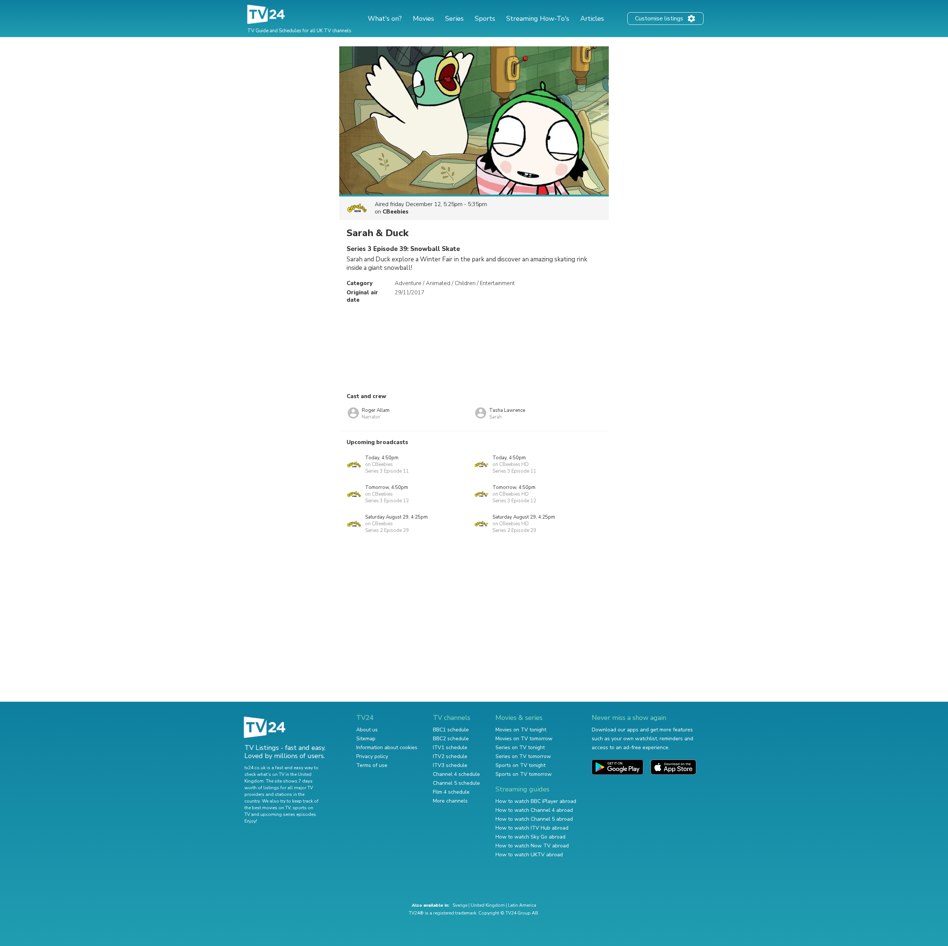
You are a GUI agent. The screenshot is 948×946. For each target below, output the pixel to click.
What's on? (385, 18)
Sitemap (365, 738)
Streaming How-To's (537, 18)
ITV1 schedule (450, 747)
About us (367, 729)
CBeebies (395, 211)
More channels (450, 800)
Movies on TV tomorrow (524, 738)
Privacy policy (372, 756)
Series (454, 18)
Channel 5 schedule (456, 783)
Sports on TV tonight (520, 765)
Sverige (460, 905)
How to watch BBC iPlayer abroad (535, 801)
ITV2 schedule (450, 756)
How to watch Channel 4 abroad (534, 810)
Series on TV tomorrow (523, 756)
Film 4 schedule (451, 792)
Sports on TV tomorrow (523, 774)
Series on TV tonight (520, 747)
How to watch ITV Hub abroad (531, 827)
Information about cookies (386, 747)
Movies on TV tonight (520, 729)
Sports (485, 18)
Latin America (522, 905)
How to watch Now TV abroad (532, 845)
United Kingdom (488, 905)
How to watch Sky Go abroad (530, 836)
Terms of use (371, 765)
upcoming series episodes (288, 814)
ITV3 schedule (450, 765)
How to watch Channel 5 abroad (534, 819)
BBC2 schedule (451, 738)
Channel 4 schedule (456, 774)
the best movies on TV (267, 808)
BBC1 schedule (451, 729)
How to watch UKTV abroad (529, 854)
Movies (423, 18)
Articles (592, 18)
